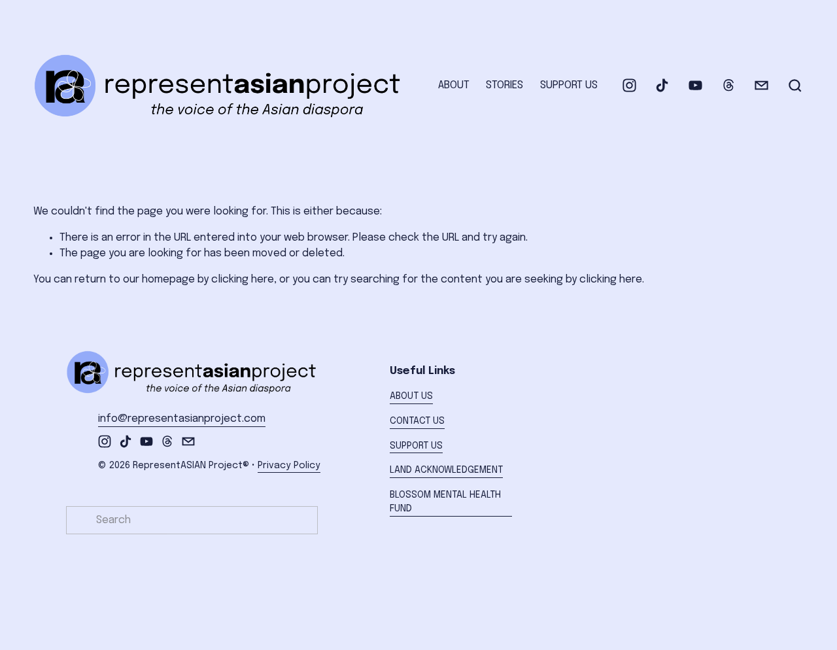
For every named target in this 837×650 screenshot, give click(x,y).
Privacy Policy (289, 465)
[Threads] (729, 85)
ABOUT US (411, 396)
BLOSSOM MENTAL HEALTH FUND (445, 502)
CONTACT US (417, 421)
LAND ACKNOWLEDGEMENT (446, 470)
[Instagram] (629, 85)
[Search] (795, 85)
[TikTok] (662, 85)
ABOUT (454, 85)
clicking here (242, 279)
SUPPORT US (569, 85)
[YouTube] (695, 85)
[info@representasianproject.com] (761, 85)
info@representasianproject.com (181, 418)
